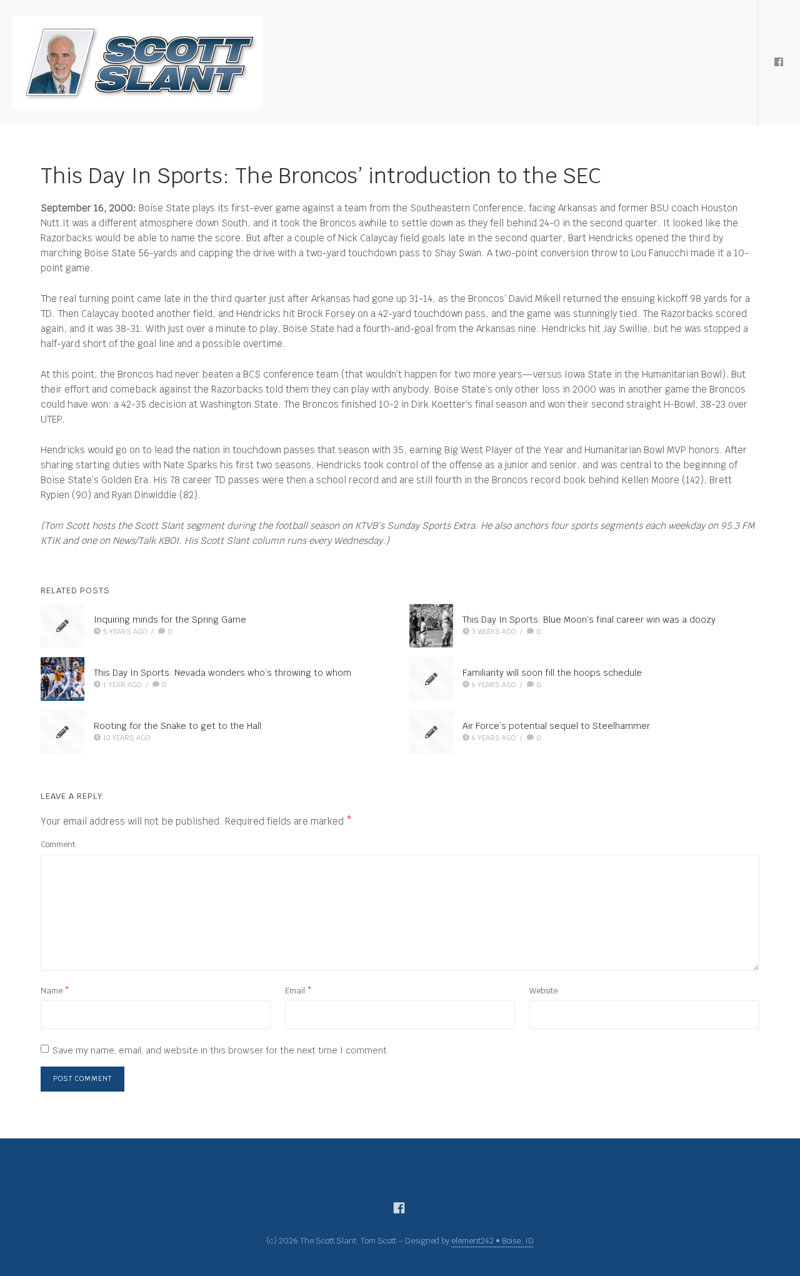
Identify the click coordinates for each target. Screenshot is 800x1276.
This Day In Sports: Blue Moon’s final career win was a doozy (589, 619)
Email (298, 990)
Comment (58, 844)
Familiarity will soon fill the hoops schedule (552, 672)
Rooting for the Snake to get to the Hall (177, 725)
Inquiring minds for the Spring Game (170, 619)
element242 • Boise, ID (492, 1240)
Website (543, 990)
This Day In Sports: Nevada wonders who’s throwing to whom (222, 672)
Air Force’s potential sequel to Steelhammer (556, 725)
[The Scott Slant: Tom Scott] (137, 62)
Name (55, 990)
